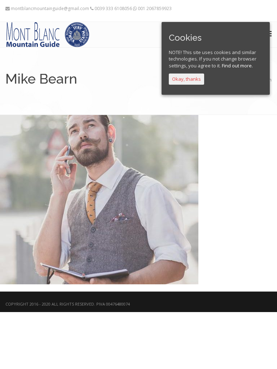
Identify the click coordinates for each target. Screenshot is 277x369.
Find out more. (237, 65)
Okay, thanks (186, 79)
